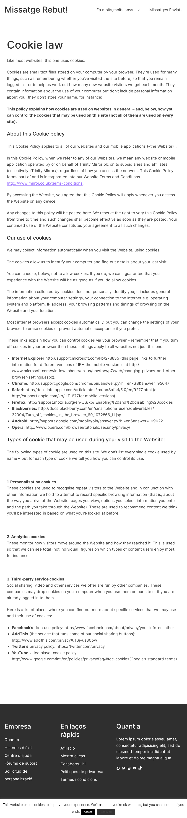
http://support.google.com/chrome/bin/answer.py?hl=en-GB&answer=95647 (99, 383)
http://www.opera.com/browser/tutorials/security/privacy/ (78, 427)
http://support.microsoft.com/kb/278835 (82, 358)
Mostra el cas (72, 755)
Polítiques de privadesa (81, 771)
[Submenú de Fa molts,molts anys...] (139, 10)
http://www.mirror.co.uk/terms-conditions (45, 183)
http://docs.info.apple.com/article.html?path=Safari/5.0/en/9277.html (89, 389)
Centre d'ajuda (18, 755)
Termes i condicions (78, 779)
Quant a (12, 739)
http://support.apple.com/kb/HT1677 (45, 395)
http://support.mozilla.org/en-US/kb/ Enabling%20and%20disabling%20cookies (100, 402)
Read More (106, 811)
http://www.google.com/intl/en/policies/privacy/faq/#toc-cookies (70, 658)
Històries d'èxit (18, 747)
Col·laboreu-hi (73, 763)
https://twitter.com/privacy (81, 646)
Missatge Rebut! (36, 10)
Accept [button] (88, 811)
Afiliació (67, 748)
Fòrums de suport (21, 763)
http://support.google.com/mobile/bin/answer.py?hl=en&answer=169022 (96, 420)
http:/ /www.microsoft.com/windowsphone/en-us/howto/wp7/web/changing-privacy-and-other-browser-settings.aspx (94, 370)
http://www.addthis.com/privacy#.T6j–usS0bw (54, 640)
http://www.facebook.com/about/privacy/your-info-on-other (119, 627)
